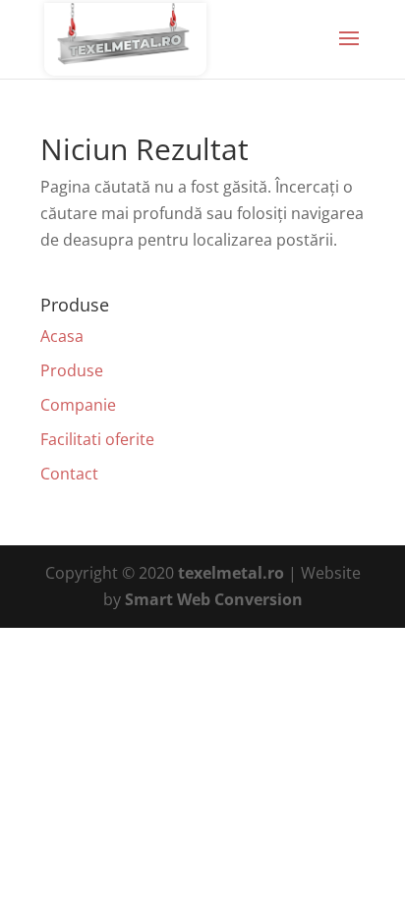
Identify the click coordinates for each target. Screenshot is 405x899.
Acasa (62, 336)
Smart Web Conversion (214, 599)
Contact (69, 473)
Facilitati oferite (97, 439)
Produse (71, 370)
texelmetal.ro (231, 573)
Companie (78, 405)
